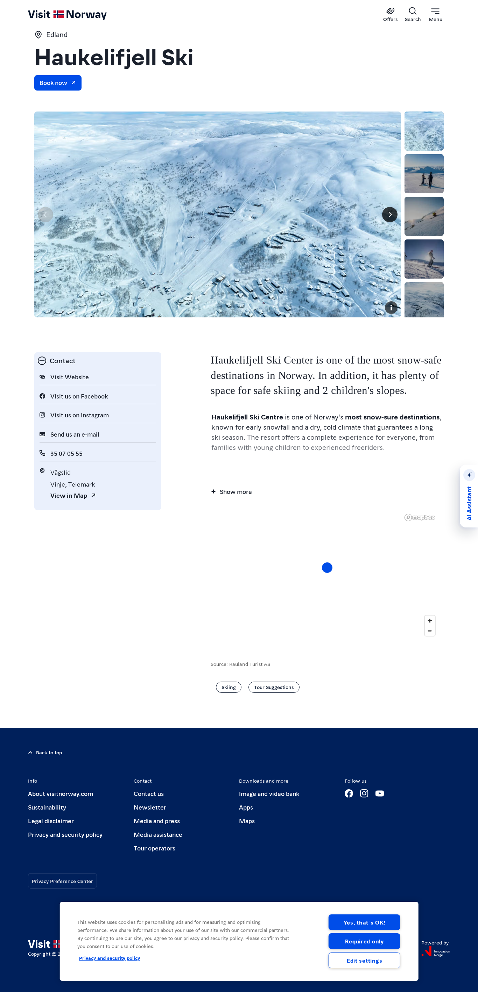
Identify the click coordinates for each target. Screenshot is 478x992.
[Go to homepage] (79, 14)
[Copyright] (391, 307)
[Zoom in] (430, 621)
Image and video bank (269, 793)
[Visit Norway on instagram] (364, 793)
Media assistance (158, 834)
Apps (246, 807)
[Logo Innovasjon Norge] (435, 951)
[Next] (390, 214)
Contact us (149, 793)
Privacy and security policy (65, 834)
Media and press (157, 821)
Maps (247, 821)
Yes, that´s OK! (365, 922)
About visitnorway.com (60, 793)
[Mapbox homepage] (419, 517)
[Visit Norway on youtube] (379, 793)
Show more (236, 491)
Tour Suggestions (274, 687)
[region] (327, 574)
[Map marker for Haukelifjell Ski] (327, 567)
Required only (364, 941)
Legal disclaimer (51, 821)
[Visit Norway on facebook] (349, 793)
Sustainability (47, 807)
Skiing (229, 687)
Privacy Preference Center (62, 881)
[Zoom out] (430, 631)
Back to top (49, 752)
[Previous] (45, 214)
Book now (53, 82)
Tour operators (154, 848)
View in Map (68, 495)
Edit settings (364, 960)
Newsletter (150, 807)
